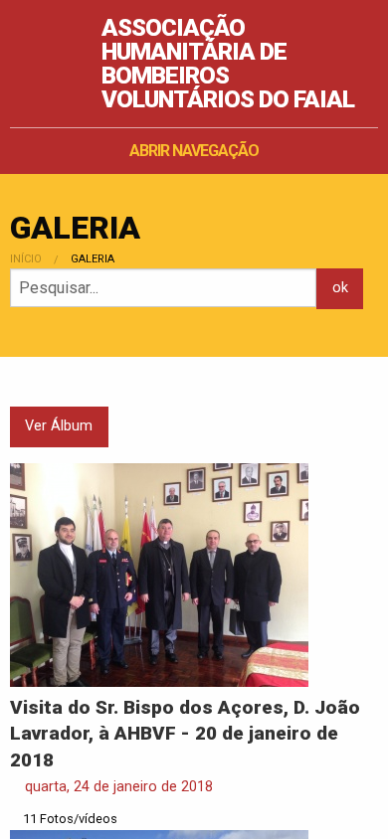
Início (26, 258)
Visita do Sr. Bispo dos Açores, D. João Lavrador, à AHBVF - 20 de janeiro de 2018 (185, 733)
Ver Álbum (59, 426)
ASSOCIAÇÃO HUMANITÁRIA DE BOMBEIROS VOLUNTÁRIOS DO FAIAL (227, 63)
